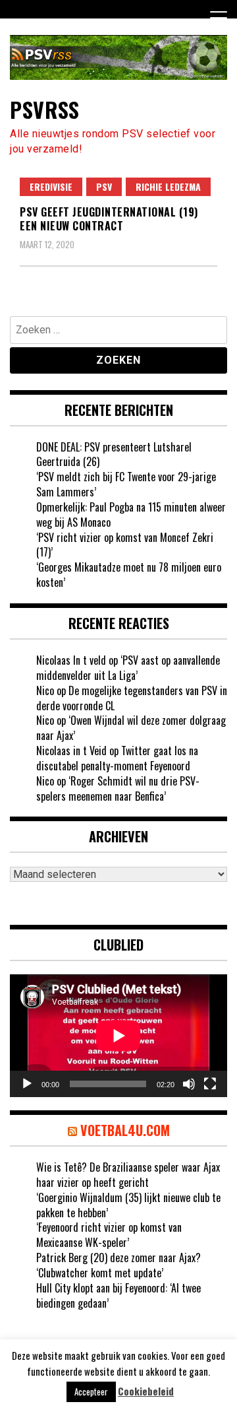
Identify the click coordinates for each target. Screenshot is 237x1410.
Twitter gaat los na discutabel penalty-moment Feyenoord (117, 758)
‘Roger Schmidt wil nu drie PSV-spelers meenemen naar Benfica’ (117, 788)
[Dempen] (189, 1084)
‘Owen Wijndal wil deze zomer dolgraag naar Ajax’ (131, 727)
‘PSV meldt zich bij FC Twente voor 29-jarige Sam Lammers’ (126, 484)
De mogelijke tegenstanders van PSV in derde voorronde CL (131, 698)
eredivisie (51, 186)
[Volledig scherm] (210, 1084)
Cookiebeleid (146, 1391)
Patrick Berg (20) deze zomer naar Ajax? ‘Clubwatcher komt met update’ (118, 1265)
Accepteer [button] (91, 1391)
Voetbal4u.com (125, 1130)
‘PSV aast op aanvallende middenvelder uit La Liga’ (128, 667)
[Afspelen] (27, 1084)
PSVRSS (44, 109)
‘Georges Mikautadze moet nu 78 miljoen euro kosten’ (128, 574)
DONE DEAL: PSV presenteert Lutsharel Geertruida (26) (114, 454)
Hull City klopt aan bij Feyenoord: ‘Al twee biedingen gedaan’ (118, 1295)
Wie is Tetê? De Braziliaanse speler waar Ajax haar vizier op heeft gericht (128, 1174)
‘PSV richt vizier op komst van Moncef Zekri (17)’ (124, 544)
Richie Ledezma (168, 186)
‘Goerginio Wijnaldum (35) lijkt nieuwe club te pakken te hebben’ (128, 1205)
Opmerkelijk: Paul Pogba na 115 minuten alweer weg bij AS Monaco (131, 514)
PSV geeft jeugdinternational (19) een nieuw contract (109, 219)
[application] (118, 1035)
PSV (104, 186)
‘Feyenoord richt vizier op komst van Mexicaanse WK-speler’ (109, 1234)
